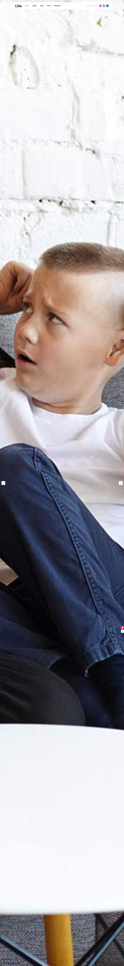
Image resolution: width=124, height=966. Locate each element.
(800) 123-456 (93, 5)
